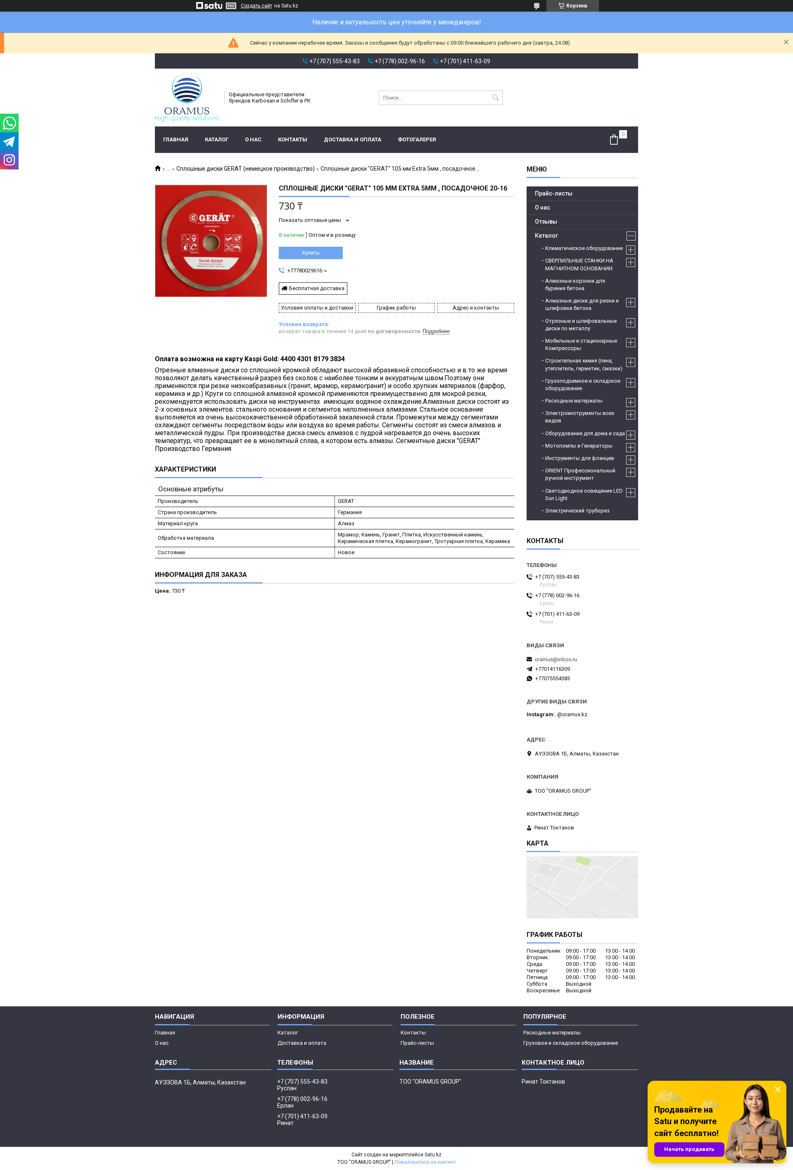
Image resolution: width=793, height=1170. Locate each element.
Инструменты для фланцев (579, 458)
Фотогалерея (417, 139)
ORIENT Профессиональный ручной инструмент (580, 474)
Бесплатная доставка (316, 288)
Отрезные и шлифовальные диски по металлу (581, 324)
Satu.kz (433, 1155)
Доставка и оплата (352, 139)
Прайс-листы (553, 193)
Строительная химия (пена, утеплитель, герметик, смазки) (583, 364)
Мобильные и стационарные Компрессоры (581, 344)
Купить (311, 253)
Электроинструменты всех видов (579, 417)
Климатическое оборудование (584, 248)
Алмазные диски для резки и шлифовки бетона (582, 304)
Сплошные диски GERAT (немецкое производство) (245, 168)
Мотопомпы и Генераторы (579, 446)
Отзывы (546, 221)
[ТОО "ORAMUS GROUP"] (187, 97)
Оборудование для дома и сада (585, 433)
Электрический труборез (577, 511)
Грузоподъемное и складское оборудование (582, 384)
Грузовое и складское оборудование (570, 1043)
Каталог (216, 139)
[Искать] (495, 98)
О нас (253, 139)
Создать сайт (256, 6)
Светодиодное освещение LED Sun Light (584, 494)
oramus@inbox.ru (556, 659)
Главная (175, 139)
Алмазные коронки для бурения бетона (575, 284)
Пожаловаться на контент (425, 1162)
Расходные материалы (574, 401)
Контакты (292, 139)
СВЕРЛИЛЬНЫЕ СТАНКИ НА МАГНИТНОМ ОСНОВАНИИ (579, 264)
